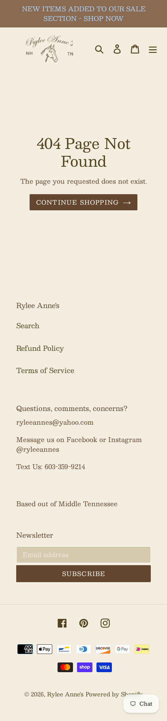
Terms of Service (45, 370)
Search (27, 325)
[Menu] (153, 48)
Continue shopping (77, 202)
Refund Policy (40, 348)
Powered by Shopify (114, 694)
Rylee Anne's (65, 694)
